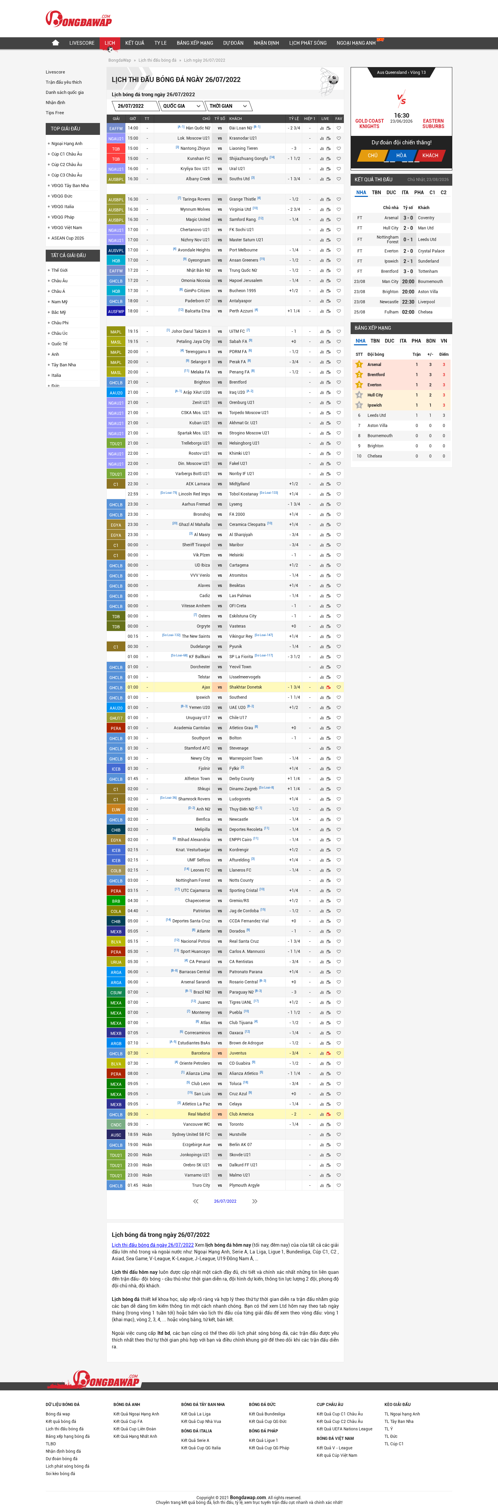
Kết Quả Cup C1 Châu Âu (340, 1414)
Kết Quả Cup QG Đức (268, 1421)
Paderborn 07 (197, 301)
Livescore (82, 43)
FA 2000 (237, 514)
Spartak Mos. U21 (194, 433)
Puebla (236, 1012)
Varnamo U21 (197, 1175)
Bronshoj (201, 514)
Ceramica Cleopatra (248, 524)
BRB (116, 901)
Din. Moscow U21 (194, 463)
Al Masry (202, 534)
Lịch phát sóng (308, 43)
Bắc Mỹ (58, 312)
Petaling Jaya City (193, 341)
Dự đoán (233, 43)
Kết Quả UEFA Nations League (344, 1429)
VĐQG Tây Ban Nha (70, 185)
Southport (201, 738)
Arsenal (391, 218)
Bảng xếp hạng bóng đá (68, 1436)
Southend (238, 697)
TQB (116, 149)
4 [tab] (404, 161)
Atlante (203, 931)
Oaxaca (236, 1033)
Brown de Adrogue (246, 1043)
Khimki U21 (239, 453)
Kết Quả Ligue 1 (263, 1440)
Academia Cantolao (192, 728)
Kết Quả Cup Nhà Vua (201, 1421)
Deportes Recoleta (246, 829)
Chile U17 (238, 717)
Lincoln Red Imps (194, 494)
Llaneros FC (240, 870)
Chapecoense (197, 900)
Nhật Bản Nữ (198, 270)
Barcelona (200, 1053)
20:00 (408, 281)
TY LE (160, 43)
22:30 (408, 302)
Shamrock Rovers (194, 799)
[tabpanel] (401, 117)
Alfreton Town (197, 778)
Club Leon (200, 1083)
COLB (116, 871)
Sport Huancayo (195, 951)
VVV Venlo (200, 575)
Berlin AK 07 (240, 1144)
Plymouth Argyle (244, 1185)
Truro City (201, 1185)
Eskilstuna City (242, 616)
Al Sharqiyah (241, 534)
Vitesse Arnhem (196, 606)
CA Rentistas (241, 961)
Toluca (236, 1083)
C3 (116, 494)
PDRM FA (238, 351)
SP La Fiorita (241, 656)
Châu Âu (59, 280)
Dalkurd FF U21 (243, 1165)
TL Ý (389, 1429)
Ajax (206, 687)
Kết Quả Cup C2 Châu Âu (340, 1421)
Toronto (236, 1124)
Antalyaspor (240, 301)
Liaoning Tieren (243, 148)
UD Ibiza (202, 565)
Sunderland (428, 261)
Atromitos (238, 575)
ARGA (116, 972)
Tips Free (55, 112)
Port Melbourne (243, 250)
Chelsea (425, 312)
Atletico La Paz (196, 1104)
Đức (55, 385)
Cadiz (205, 595)
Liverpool (426, 302)
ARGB (116, 1043)
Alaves (204, 585)
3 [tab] (398, 161)
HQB (116, 261)
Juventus (237, 1053)
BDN (431, 341)
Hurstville (237, 1134)
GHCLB (116, 281)
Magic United (198, 219)
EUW (116, 810)
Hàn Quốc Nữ (198, 128)
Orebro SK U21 (196, 1165)
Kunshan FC (198, 158)
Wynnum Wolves (195, 209)
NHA (361, 192)
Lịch (110, 43)
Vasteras (237, 626)
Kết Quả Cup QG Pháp (269, 1448)
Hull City (390, 228)
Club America (241, 1114)
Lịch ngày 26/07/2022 (204, 60)
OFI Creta (237, 606)
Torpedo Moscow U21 (249, 412)
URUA (116, 962)
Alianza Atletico (244, 1073)
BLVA (116, 942)
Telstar (204, 677)
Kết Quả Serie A (195, 1440)
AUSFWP (116, 311)
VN (444, 341)
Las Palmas (240, 595)
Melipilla (202, 829)
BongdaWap (119, 60)
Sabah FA (238, 341)
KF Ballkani (199, 656)
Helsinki (236, 555)
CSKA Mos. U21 (195, 412)
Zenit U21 (201, 402)
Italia (56, 375)
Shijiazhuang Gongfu (249, 158)
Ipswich (203, 697)
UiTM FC (237, 331)
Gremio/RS (239, 900)
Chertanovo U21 (195, 229)
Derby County (241, 778)
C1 (116, 484)
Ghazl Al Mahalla (194, 524)
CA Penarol (199, 961)
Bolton (235, 738)
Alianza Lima (198, 1073)
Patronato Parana (246, 972)
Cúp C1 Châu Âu (66, 154)
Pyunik (235, 646)
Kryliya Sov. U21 (195, 168)
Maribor (236, 545)
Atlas (205, 1022)
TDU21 (116, 444)
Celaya (235, 1104)
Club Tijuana (241, 1022)
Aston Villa (428, 291)
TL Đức (391, 1436)
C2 (444, 192)
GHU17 (116, 718)
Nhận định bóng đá (63, 1451)
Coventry (426, 218)
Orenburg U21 (242, 402)
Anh (55, 354)
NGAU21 (116, 139)
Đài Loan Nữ (241, 128)
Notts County (241, 880)
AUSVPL (116, 250)
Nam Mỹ (59, 301)
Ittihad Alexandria (194, 839)
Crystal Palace (431, 251)
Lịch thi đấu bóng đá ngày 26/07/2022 (153, 1245)
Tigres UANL (241, 1002)
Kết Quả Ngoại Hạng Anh (136, 1414)
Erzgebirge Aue (196, 1144)
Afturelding (240, 860)
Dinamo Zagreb (243, 789)
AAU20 (116, 393)
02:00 (408, 312)
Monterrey (201, 1012)
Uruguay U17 (198, 717)
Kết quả (134, 43)
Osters (204, 616)
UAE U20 (238, 707)
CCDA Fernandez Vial (249, 921)
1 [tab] (386, 161)
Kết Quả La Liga (196, 1414)
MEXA (116, 1003)
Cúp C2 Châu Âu (66, 164)
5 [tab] (410, 161)
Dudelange (200, 646)
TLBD (51, 1444)
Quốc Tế (59, 343)
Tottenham (428, 271)
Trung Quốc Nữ (243, 270)
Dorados (237, 931)
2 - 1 (408, 261)
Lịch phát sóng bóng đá (67, 1466)
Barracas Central (194, 972)
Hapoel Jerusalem (245, 280)
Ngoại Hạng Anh (357, 43)
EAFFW (116, 128)
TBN (376, 192)
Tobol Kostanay (244, 494)
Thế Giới (59, 270)
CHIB (116, 830)
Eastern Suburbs (433, 123)
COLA (116, 911)
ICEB (116, 769)
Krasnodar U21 (243, 138)
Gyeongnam (199, 260)
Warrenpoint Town (246, 758)
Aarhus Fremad (196, 504)
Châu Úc (59, 333)
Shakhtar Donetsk (245, 687)
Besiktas (237, 585)
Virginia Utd (240, 209)
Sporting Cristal (244, 890)
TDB (116, 616)
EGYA (116, 525)
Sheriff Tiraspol (196, 545)
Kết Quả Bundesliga (267, 1414)
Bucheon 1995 (242, 290)
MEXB (116, 932)
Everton (391, 251)
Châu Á (58, 291)
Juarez (204, 1002)
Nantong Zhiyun (195, 148)
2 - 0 (408, 228)
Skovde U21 (240, 1154)
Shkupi (204, 789)
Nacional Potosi (195, 941)
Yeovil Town (240, 667)
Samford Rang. (243, 219)
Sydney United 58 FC (191, 1134)
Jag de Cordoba (244, 911)
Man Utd (426, 228)
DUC (391, 192)
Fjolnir (204, 768)
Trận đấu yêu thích (64, 82)
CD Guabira (240, 1063)
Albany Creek (198, 179)
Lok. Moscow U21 (194, 138)
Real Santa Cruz (244, 941)
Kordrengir (239, 850)
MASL (116, 342)
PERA (116, 728)
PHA (419, 192)
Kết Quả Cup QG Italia (201, 1448)
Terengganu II (197, 351)
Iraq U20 (237, 392)
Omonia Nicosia (195, 280)
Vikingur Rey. (241, 636)
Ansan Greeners (244, 260)
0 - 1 (408, 239)
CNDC (116, 1125)
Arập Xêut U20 (196, 392)
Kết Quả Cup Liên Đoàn (134, 1429)
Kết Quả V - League (334, 1448)
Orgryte (203, 626)
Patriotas (201, 911)
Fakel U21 (238, 463)
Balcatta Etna (197, 311)
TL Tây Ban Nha (399, 1421)
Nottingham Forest (193, 880)
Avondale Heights (194, 250)
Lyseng (235, 504)
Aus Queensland (392, 72)
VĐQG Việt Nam (66, 227)
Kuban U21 (199, 423)
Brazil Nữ (201, 992)
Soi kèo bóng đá (60, 1473)
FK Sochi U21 (241, 229)
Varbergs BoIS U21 (192, 473)
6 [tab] (416, 161)
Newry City (200, 758)
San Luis (202, 1093)
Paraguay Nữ (241, 992)
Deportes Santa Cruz (191, 921)
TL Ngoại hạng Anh (402, 1414)
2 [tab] (392, 161)
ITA (405, 192)
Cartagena (239, 565)
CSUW (116, 993)
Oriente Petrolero (195, 1063)
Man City (390, 281)
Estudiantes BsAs (194, 1043)
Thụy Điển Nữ (242, 809)
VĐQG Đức (61, 196)
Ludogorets (239, 799)
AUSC (116, 1135)
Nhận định (266, 43)
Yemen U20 (199, 707)
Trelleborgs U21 (195, 443)
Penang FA (240, 372)
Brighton (202, 382)
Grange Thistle (243, 199)
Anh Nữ (203, 809)
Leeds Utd (427, 239)
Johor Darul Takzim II (190, 331)
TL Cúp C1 (394, 1444)
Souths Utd (240, 179)
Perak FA (238, 362)
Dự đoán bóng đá (62, 1458)
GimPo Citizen (197, 290)
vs (220, 128)
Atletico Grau (241, 728)
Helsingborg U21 (244, 443)
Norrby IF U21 (241, 473)
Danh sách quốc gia (65, 92)
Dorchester (200, 667)
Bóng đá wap (58, 1414)
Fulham (391, 312)
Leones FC (200, 870)
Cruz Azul (238, 1093)
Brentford (238, 382)
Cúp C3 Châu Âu (66, 175)
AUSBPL (116, 179)
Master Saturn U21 (246, 240)
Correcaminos (197, 1033)
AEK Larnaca (198, 484)
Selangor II (200, 362)
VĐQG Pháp (62, 217)
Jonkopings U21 (195, 1154)
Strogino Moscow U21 (249, 433)
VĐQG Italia (62, 206)
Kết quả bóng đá (61, 1421)
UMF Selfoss (198, 860)
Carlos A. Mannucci (247, 951)
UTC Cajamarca (195, 890)
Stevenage (238, 748)
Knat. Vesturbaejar (193, 850)
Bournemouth (430, 281)
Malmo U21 (239, 1175)
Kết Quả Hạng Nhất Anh (135, 1436)
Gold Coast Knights (369, 123)
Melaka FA (200, 372)
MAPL (116, 332)
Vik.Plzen (201, 555)
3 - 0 (408, 218)
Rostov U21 (199, 453)
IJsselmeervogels (245, 677)
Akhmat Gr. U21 (243, 423)
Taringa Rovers (196, 199)
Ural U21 (237, 168)
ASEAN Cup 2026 (67, 238)
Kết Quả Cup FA (128, 1421)
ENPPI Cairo (241, 839)
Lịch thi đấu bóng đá (158, 60)
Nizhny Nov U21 (195, 240)
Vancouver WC (196, 1124)
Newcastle (238, 819)
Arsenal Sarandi (195, 982)
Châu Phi (59, 322)
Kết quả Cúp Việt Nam (337, 1455)
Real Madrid (199, 1114)
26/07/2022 (225, 1201)
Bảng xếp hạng (195, 43)
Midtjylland (239, 484)
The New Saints (196, 636)
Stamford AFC (197, 748)
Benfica (203, 819)
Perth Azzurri (241, 311)
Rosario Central (244, 982)
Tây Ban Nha (63, 364)
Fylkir (234, 768)
